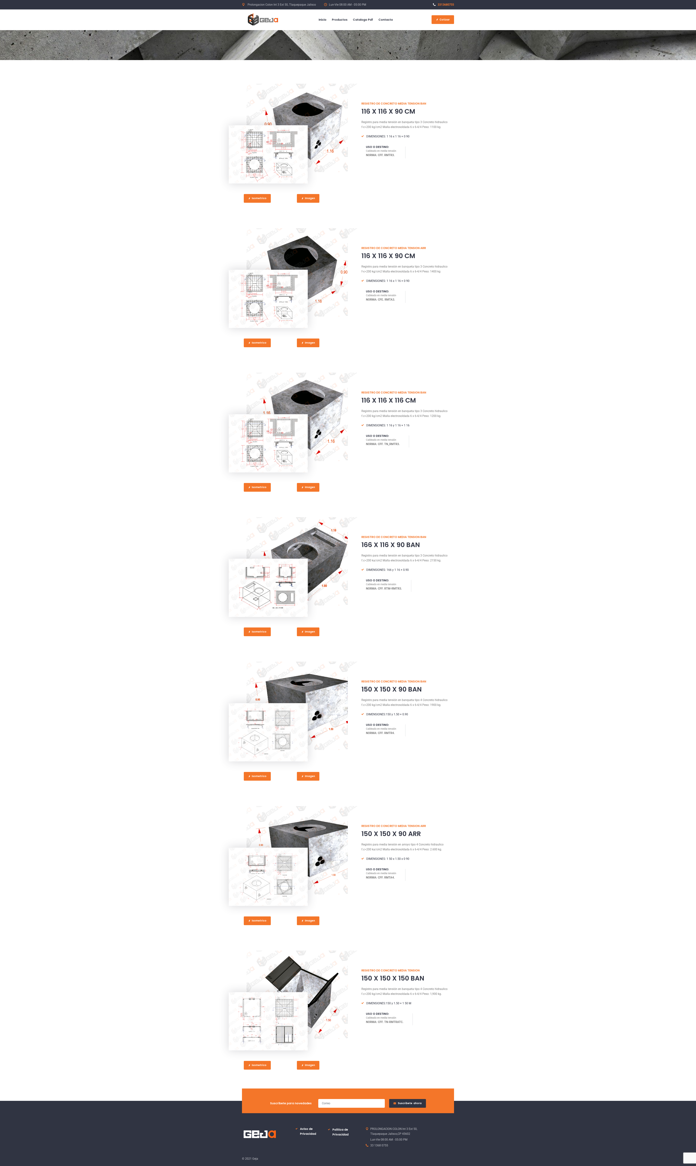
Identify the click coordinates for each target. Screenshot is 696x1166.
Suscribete (410, 1103)
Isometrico (259, 198)
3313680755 (446, 4)
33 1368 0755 (379, 1145)
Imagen (310, 198)
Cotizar (445, 19)
